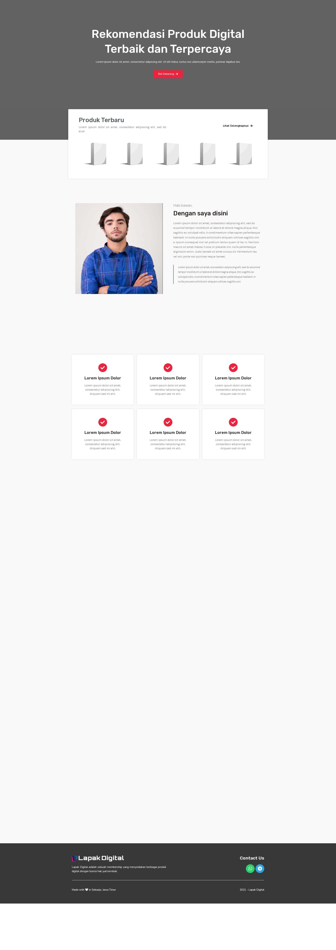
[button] (168, 74)
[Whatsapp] (250, 868)
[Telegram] (259, 868)
